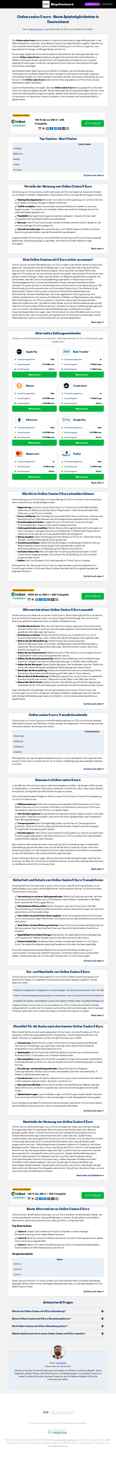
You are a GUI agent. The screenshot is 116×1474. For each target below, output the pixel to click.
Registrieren (93, 4)
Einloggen (107, 4)
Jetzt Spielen (92, 123)
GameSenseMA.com (58, 1445)
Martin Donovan (36, 29)
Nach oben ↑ (97, 248)
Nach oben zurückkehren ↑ (90, 1175)
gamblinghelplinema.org (65, 1440)
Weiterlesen (34, 374)
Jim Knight (61, 1363)
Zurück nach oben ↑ (94, 175)
